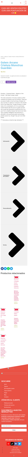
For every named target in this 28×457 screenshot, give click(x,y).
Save (17, 277)
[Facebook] (16, 443)
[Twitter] (19, 443)
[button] (2, 2)
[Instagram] (8, 443)
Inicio (2, 56)
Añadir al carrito (11, 82)
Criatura (6, 56)
